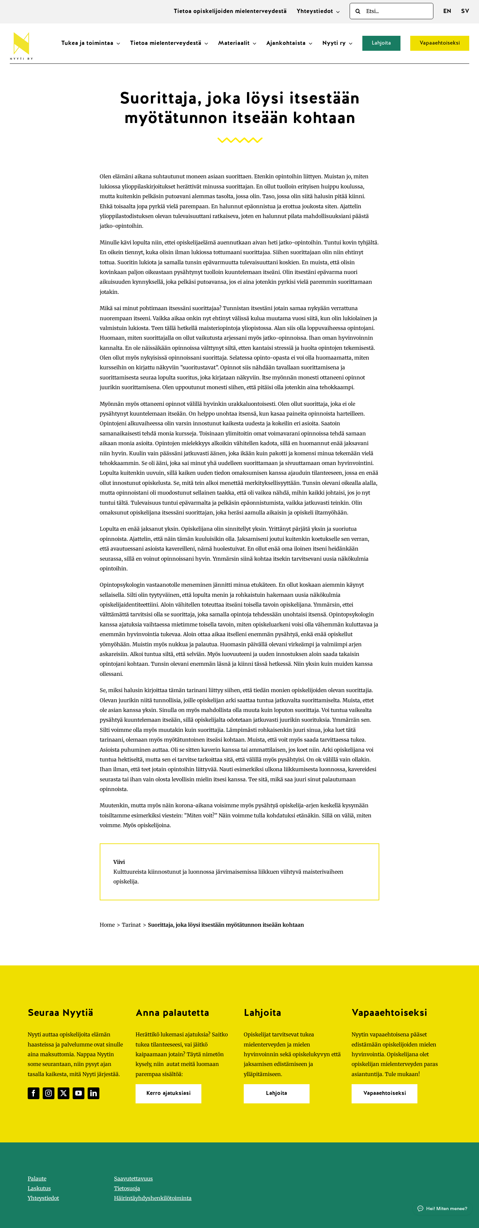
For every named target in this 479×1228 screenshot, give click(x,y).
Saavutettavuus (133, 1178)
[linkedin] (93, 1093)
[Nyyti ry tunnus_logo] (21, 31)
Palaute (37, 1178)
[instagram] (48, 1093)
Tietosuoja (127, 1188)
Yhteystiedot (43, 1198)
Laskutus (39, 1188)
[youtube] (78, 1093)
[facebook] (33, 1093)
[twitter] (63, 1093)
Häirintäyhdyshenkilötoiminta (153, 1198)
